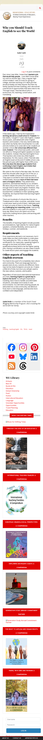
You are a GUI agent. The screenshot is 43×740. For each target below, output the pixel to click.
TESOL (26, 329)
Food (8, 393)
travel (30, 329)
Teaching (5, 329)
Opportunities (11, 405)
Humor (8, 396)
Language (9, 400)
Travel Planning (12, 408)
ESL (21, 329)
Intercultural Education (14, 398)
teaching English (14, 329)
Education (9, 388)
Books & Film (11, 386)
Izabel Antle (21, 53)
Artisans (9, 381)
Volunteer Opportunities (15, 403)
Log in (24, 72)
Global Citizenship (12, 391)
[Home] (20, 15)
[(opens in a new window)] (11, 347)
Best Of (8, 384)
